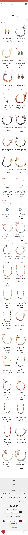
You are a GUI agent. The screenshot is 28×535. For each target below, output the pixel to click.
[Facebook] (11, 506)
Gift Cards (3, 497)
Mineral (4, 22)
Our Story (5, 493)
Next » (16, 472)
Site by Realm (14, 527)
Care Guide (11, 501)
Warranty (17, 501)
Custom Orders (11, 497)
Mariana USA (11, 516)
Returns (25, 497)
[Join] (20, 512)
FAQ (24, 493)
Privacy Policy (10, 517)
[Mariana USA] (14, 4)
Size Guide (4, 501)
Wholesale (24, 501)
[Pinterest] (17, 506)
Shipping (19, 497)
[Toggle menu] (1, 4)
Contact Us (18, 493)
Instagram (11, 493)
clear (27, 19)
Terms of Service (17, 517)
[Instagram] (14, 506)
